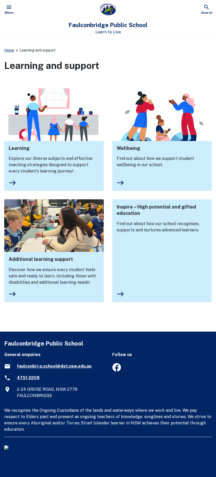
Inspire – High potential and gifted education (156, 210)
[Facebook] (116, 370)
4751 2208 (28, 377)
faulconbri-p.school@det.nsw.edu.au (54, 366)
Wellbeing (128, 148)
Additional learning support (41, 259)
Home (9, 50)
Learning (19, 148)
